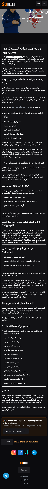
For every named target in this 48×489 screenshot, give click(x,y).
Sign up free (33, 442)
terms (25, 483)
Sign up (25, 476)
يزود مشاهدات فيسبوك (14, 57)
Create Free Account (14, 431)
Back (8, 442)
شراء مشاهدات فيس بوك (20, 107)
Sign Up (24, 470)
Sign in (25, 480)
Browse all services (21, 442)
